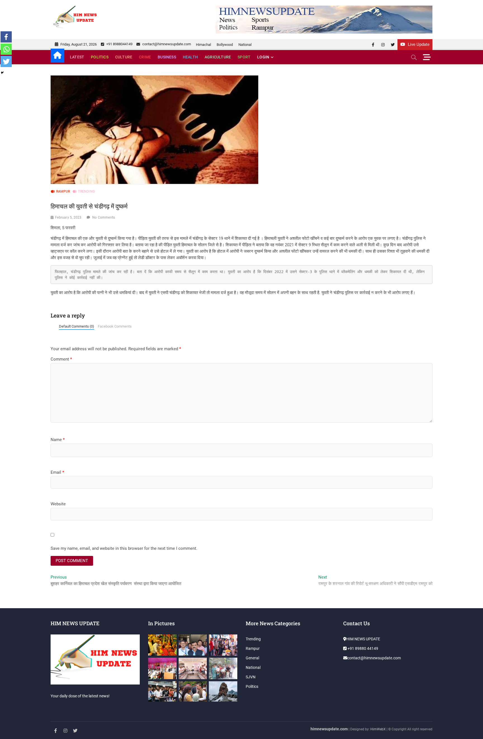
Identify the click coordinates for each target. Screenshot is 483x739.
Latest (77, 57)
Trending (86, 191)
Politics (99, 57)
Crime (145, 57)
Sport (244, 57)
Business (167, 57)
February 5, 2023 (68, 217)
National (245, 44)
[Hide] (2, 72)
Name (58, 439)
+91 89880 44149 (362, 648)
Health (190, 57)
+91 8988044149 (118, 44)
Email (57, 472)
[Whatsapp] (6, 49)
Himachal (203, 44)
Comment (61, 359)
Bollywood (225, 44)
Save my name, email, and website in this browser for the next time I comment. (124, 548)
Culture (123, 57)
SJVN (250, 677)
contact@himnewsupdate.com (166, 44)
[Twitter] (6, 61)
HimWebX (378, 729)
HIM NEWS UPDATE (363, 639)
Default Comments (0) (76, 326)
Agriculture (218, 57)
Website (58, 503)
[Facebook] (6, 36)
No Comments (103, 217)
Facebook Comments (115, 326)
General (252, 658)
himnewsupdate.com (329, 729)
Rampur (63, 191)
